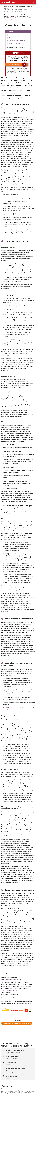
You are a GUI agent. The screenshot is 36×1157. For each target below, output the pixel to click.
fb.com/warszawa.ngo (20, 998)
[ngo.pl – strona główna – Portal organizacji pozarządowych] (7, 2)
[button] (2, 2)
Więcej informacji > (8, 19)
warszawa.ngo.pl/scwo (13, 979)
